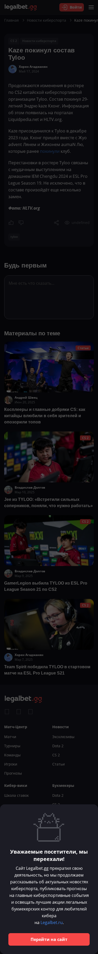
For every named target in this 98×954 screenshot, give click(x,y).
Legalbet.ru (52, 922)
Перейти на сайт (49, 939)
